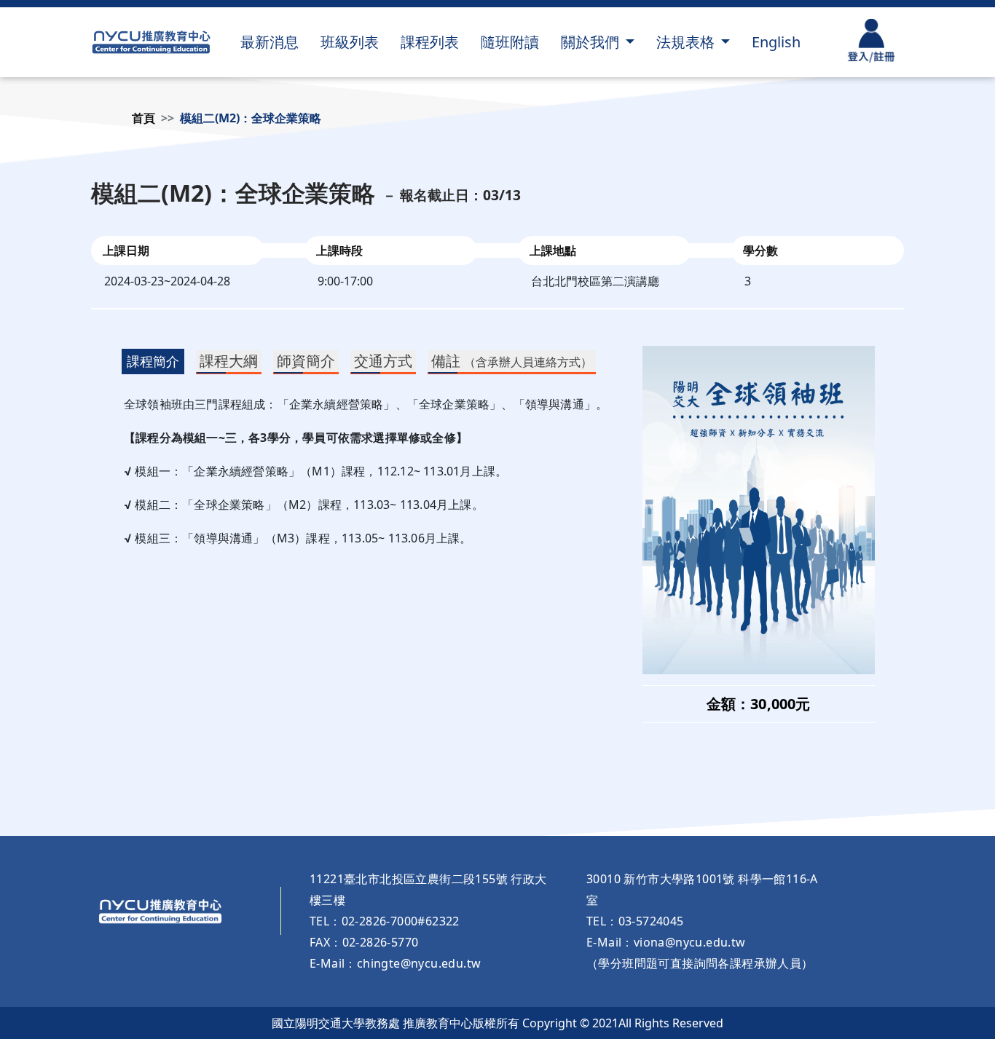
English (776, 42)
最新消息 (269, 42)
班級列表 (349, 42)
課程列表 (430, 42)
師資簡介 (306, 361)
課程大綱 (229, 361)
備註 (511, 361)
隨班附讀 (510, 42)
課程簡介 (153, 361)
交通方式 (383, 361)
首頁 (143, 118)
